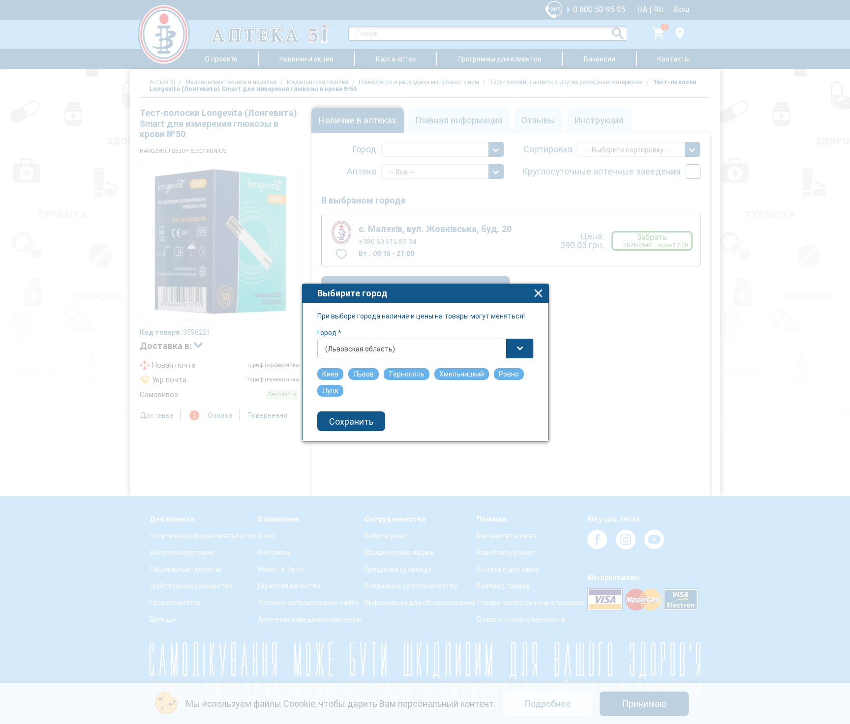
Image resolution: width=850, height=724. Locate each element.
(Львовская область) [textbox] (360, 349)
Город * (329, 333)
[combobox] (425, 348)
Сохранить (351, 421)
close (538, 293)
